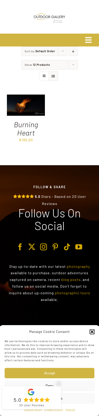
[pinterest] (55, 246)
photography (78, 266)
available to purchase (30, 273)
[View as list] (53, 76)
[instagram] (43, 246)
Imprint (70, 409)
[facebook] (20, 246)
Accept (49, 373)
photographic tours (72, 293)
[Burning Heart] (26, 97)
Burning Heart (26, 128)
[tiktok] (67, 246)
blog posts (71, 279)
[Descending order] (73, 51)
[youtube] (78, 246)
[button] (92, 331)
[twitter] (31, 246)
